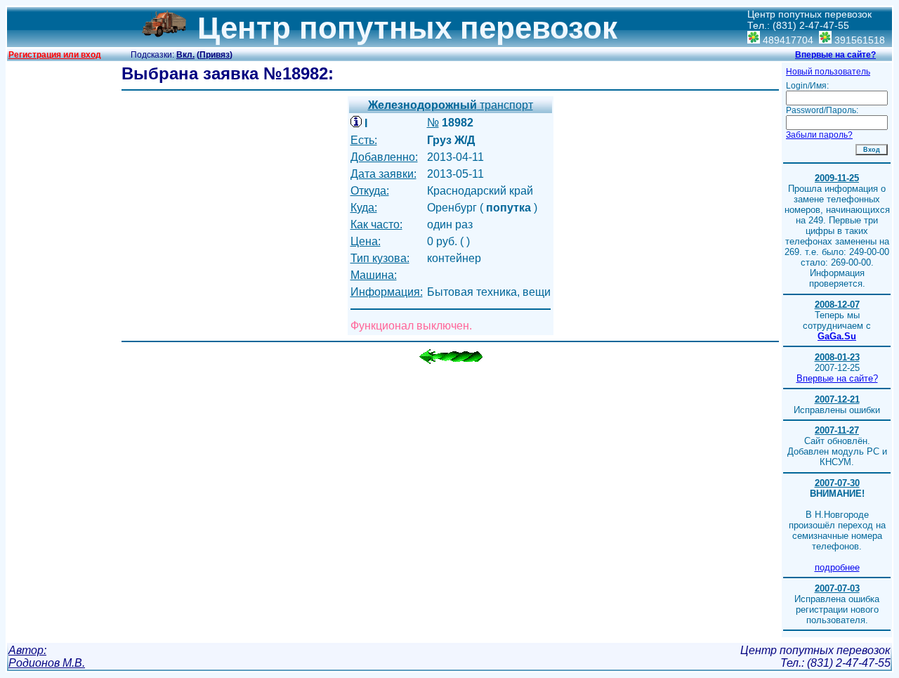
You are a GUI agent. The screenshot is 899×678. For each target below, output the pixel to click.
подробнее (837, 567)
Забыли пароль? (819, 135)
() (214, 55)
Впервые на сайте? (835, 55)
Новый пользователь (828, 72)
